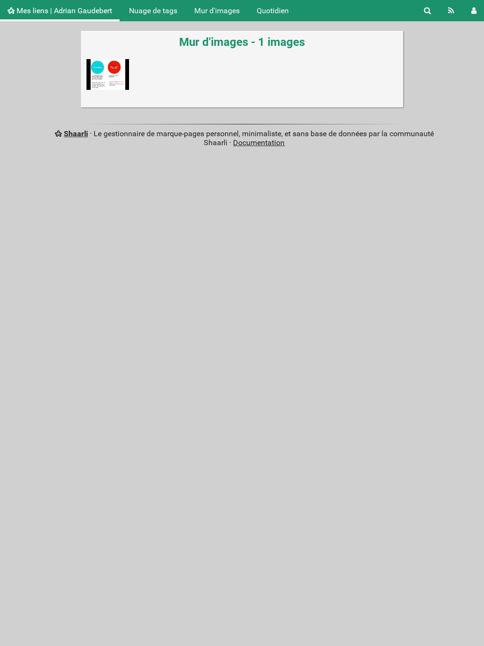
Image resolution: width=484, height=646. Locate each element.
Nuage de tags (153, 10)
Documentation (259, 142)
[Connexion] (474, 10)
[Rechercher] (427, 10)
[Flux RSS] (451, 10)
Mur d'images (217, 10)
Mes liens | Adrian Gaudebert (63, 10)
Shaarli (76, 133)
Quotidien (273, 10)
